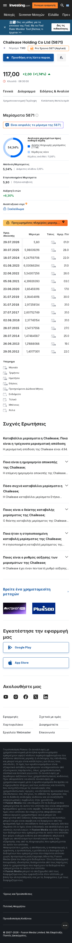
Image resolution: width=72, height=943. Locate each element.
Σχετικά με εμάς (50, 716)
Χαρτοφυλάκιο (13, 724)
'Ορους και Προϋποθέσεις (17, 894)
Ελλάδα (53, 14)
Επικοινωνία (47, 732)
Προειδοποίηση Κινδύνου (17, 918)
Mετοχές (9, 14)
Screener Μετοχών (31, 14)
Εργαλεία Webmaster (17, 732)
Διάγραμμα (26, 91)
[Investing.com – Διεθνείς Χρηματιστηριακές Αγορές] (20, 5)
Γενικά (8, 91)
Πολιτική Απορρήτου (14, 906)
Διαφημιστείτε (48, 724)
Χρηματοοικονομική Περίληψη (20, 100)
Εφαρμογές (10, 716)
